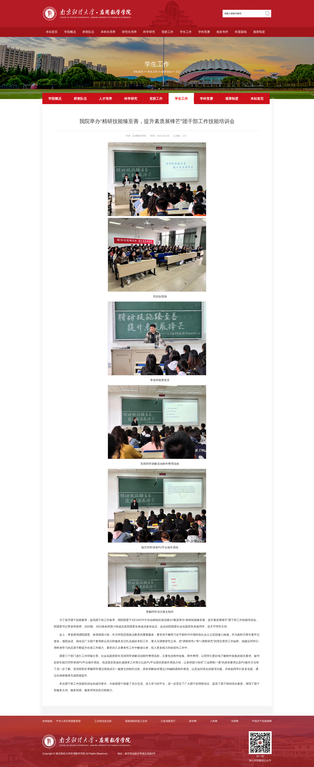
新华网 (192, 721)
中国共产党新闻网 (262, 721)
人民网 (213, 721)
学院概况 (70, 31)
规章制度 (259, 31)
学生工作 (186, 31)
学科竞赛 (204, 31)
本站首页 (52, 31)
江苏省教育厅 (168, 721)
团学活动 (166, 71)
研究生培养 (129, 31)
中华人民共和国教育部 (68, 721)
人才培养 (105, 98)
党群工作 (167, 31)
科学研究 (149, 31)
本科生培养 (108, 31)
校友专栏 (222, 31)
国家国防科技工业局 (136, 721)
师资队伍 (88, 31)
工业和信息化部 (103, 721)
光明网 (234, 721)
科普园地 (241, 31)
